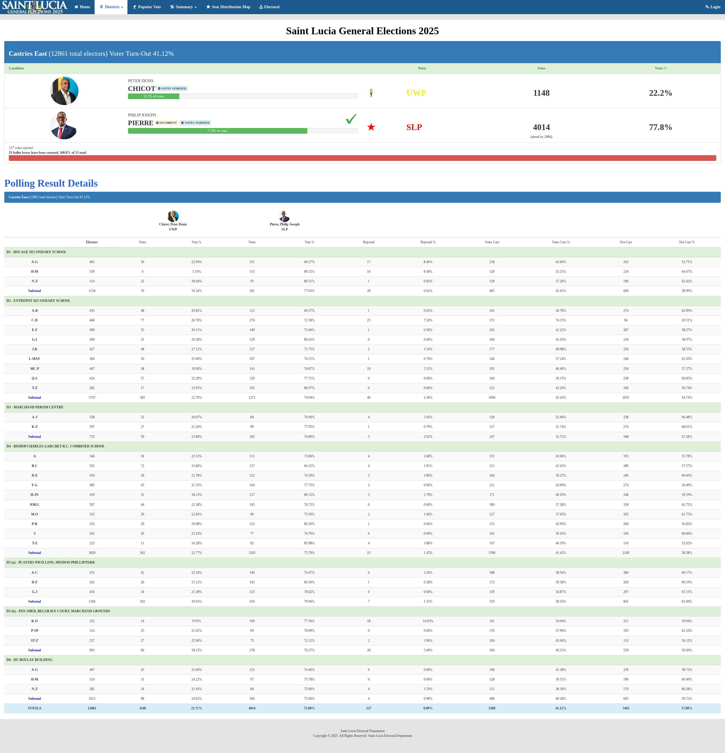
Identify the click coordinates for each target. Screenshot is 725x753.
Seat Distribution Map (230, 7)
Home (84, 7)
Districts (112, 7)
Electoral (271, 7)
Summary (184, 7)
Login (714, 7)
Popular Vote (149, 7)
